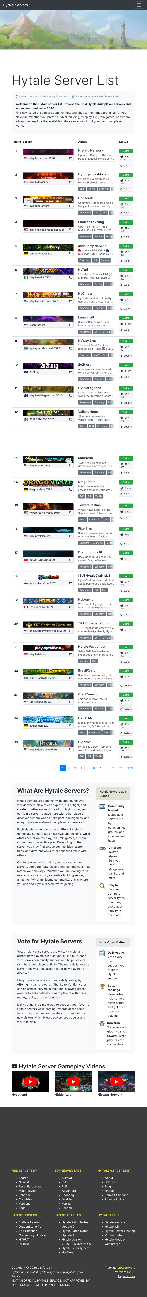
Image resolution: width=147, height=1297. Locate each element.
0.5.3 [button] (127, 189)
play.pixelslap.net (39, 535)
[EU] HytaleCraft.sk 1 (94, 575)
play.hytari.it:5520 (40, 277)
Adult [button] (82, 426)
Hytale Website (115, 1222)
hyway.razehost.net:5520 (44, 348)
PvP (64, 1182)
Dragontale (86, 482)
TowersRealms (89, 505)
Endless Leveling (91, 222)
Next (130, 768)
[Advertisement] (73, 62)
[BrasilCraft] (48, 672)
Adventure (69, 1190)
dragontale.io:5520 (40, 489)
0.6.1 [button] (126, 237)
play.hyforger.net (39, 181)
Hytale (109, 1190)
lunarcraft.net (37, 324)
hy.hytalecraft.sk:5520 (42, 583)
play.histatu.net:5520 (42, 158)
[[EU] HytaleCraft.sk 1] (48, 577)
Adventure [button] (85, 212)
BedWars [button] (84, 543)
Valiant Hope (88, 412)
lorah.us (24, 1244)
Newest (24, 1182)
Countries (25, 1199)
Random (24, 1195)
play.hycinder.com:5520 (43, 301)
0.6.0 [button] (127, 308)
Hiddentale (63, 1094)
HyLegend (86, 599)
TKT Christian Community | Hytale (104, 623)
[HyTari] (48, 271)
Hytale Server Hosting (120, 1231)
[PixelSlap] (48, 530)
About (109, 1178)
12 (120, 768)
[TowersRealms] (48, 506)
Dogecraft (86, 198)
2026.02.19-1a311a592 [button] (128, 427)
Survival (67, 1178)
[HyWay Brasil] (48, 342)
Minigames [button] (112, 236)
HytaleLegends (89, 388)
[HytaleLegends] (48, 389)
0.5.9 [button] (127, 261)
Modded (67, 1199)
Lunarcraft (86, 317)
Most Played (27, 1190)
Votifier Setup (114, 1235)
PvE (64, 1186)
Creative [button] (111, 708)
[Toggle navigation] (139, 5)
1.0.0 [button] (126, 543)
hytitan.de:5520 (38, 725)
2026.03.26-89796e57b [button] (128, 356)
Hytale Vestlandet (91, 646)
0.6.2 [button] (127, 165)
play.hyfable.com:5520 (43, 749)
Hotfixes (67, 1252)
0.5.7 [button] (126, 614)
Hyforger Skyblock (92, 174)
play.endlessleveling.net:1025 (47, 229)
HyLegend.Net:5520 (41, 606)
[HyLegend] (48, 601)
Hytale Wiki (112, 1226)
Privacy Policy (114, 1199)
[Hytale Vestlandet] (48, 648)
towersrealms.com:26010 (44, 512)
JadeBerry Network (93, 246)
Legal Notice (126, 1276)
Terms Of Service (116, 1195)
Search (23, 1178)
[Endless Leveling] (48, 223)
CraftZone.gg (88, 694)
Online (126, 151)
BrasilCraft (86, 670)
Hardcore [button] (113, 614)
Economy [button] (104, 188)
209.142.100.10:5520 (42, 559)
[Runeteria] (48, 459)
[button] (71, 158)
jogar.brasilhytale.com (42, 677)
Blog (108, 1186)
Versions (24, 1203)
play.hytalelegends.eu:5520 (46, 395)
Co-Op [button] (91, 188)
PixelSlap (85, 528)
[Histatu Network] (48, 152)
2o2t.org (34, 372)
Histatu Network (90, 150)
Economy (68, 1195)
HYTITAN (85, 718)
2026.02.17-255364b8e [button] (128, 733)
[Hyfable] (48, 743)
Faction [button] (98, 236)
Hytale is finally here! (76, 1248)
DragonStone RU (90, 552)
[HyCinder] (48, 295)
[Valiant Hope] (48, 413)
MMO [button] (96, 355)
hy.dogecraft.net (39, 205)
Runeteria (85, 458)
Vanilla (66, 1203)
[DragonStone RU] (48, 554)
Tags (22, 1208)
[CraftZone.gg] (48, 696)
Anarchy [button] (98, 379)
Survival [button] (105, 260)
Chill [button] (82, 188)
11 (113, 768)
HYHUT (24, 1239)
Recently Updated (31, 1186)
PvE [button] (105, 212)
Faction (67, 1208)
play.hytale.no (37, 654)
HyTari (83, 269)
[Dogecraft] (48, 199)
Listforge (44, 1267)
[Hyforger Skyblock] (48, 176)
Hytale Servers (15, 5)
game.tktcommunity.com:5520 (47, 630)
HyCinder (85, 293)
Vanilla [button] (98, 496)
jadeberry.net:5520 (40, 253)
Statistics (111, 1182)
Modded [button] (84, 661)
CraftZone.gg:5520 (40, 701)
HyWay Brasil (88, 340)
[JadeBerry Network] (48, 247)
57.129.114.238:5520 (41, 419)
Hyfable (84, 742)
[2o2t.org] (48, 366)
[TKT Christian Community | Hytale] (48, 625)
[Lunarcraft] (48, 319)
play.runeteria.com (40, 465)
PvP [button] (95, 260)
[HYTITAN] (48, 719)
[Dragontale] (48, 483)
